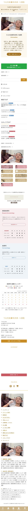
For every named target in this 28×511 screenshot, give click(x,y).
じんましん (17, 461)
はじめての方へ (6, 417)
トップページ (6, 410)
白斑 (20, 464)
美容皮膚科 (4, 75)
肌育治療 (13, 473)
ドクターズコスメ (10, 481)
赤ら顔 (9, 462)
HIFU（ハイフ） (6, 490)
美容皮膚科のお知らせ (16, 483)
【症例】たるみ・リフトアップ (9, 492)
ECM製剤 (15, 480)
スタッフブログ (6, 95)
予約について (6, 420)
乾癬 (17, 464)
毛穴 (17, 476)
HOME (8, 509)
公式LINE (5, 84)
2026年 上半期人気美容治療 (8, 138)
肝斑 (16, 474)
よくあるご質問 (6, 427)
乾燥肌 (12, 461)
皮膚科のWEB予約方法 (8, 468)
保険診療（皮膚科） (7, 459)
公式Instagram (6, 88)
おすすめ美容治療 (5, 473)
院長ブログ (5, 92)
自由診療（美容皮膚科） (8, 471)
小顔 (20, 476)
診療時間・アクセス (7, 422)
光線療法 (17, 466)
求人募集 (5, 425)
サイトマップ (6, 440)
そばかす (11, 474)
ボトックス (5, 496)
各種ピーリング (19, 473)
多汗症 (2, 466)
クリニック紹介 (6, 412)
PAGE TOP (25, 504)
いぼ (13, 462)
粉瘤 (20, 462)
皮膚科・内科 (4, 72)
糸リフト (5, 498)
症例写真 (18, 481)
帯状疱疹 (13, 464)
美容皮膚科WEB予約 (6, 147)
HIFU (10, 480)
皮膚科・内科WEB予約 (7, 143)
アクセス (24, 509)
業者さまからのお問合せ (8, 432)
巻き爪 (4, 464)
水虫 (8, 464)
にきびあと (12, 476)
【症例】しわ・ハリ (19, 490)
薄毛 (5, 478)
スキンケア (5, 494)
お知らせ (5, 430)
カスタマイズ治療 (5, 133)
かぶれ (22, 461)
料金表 (22, 481)
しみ (7, 474)
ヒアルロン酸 (21, 480)
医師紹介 (5, 415)
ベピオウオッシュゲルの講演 (8, 111)
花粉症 (12, 466)
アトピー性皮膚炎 (5, 461)
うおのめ (7, 466)
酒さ (5, 462)
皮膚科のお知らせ (19, 468)
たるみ (22, 474)
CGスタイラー (4, 117)
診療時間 (18, 509)
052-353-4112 (8, 335)
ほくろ (16, 462)
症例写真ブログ (15, 496)
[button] (14, 54)
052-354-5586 (10, 337)
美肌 (12, 498)
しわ (19, 474)
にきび (6, 476)
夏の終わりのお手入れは (7, 127)
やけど (23, 464)
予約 (13, 509)
